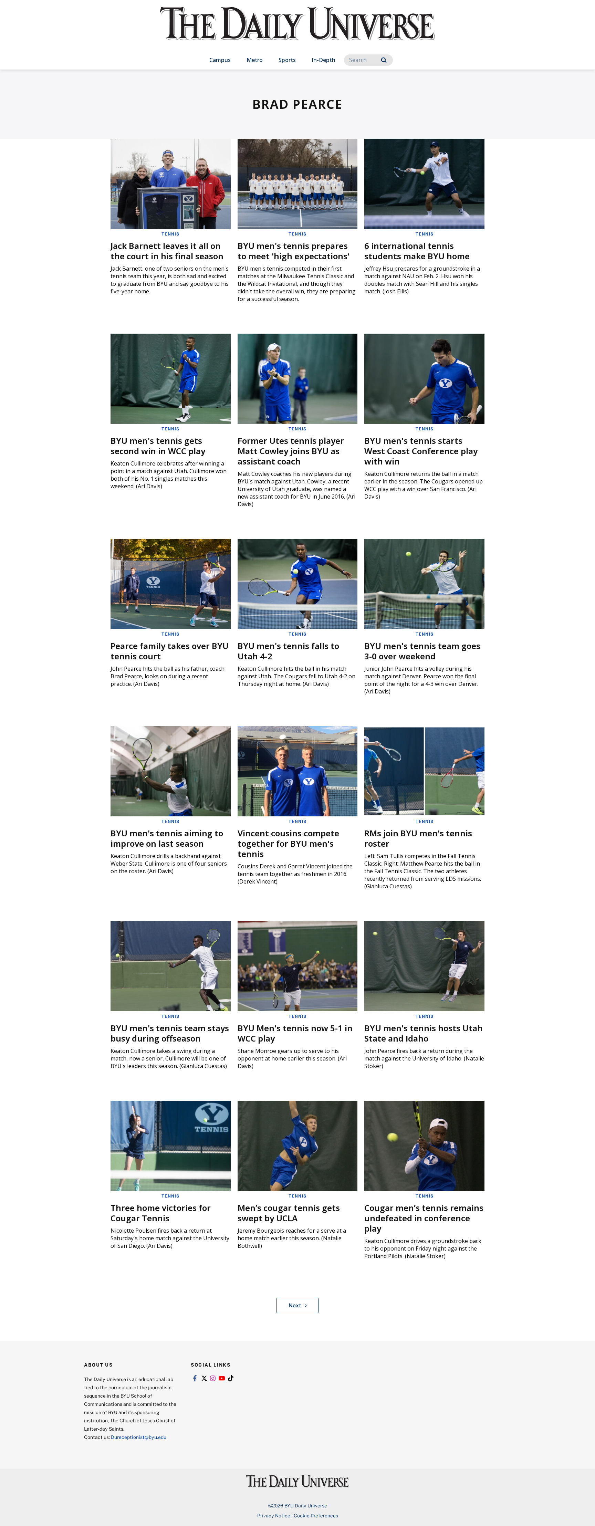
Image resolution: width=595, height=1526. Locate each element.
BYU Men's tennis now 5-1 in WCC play (295, 1033)
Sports (287, 60)
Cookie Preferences (316, 1515)
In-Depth (323, 60)
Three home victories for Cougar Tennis (161, 1213)
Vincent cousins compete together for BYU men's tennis (288, 843)
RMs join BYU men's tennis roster (418, 838)
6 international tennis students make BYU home (417, 251)
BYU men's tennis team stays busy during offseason (170, 1033)
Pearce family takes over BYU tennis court (170, 651)
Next (295, 1305)
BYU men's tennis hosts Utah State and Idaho (423, 1033)
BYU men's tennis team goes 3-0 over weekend (422, 651)
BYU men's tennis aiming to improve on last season (167, 838)
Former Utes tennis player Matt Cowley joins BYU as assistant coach (291, 451)
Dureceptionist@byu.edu (138, 1437)
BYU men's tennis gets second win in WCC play (158, 446)
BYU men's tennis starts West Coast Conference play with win (421, 451)
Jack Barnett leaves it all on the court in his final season (167, 251)
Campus (220, 60)
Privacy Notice (273, 1515)
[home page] (297, 31)
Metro (255, 60)
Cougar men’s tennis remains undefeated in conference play (423, 1218)
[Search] (384, 60)
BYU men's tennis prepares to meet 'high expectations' (293, 251)
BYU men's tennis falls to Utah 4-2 (288, 651)
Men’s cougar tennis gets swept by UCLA (289, 1213)
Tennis (170, 233)
